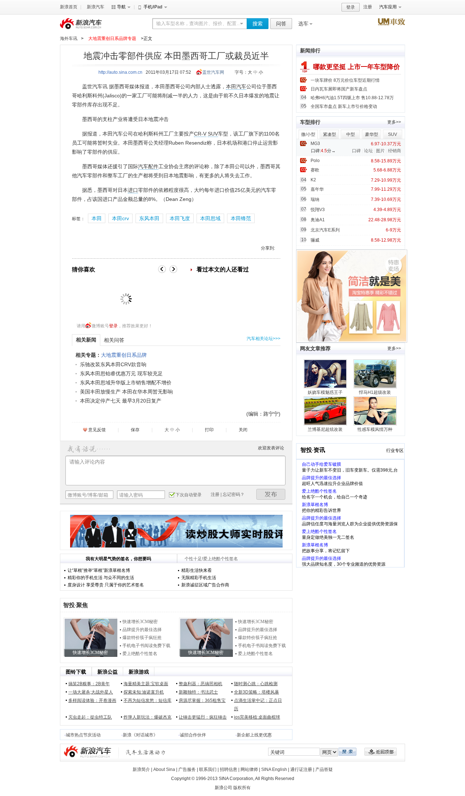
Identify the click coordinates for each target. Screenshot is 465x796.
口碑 (356, 150)
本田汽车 (236, 86)
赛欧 (315, 170)
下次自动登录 (188, 494)
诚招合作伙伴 (193, 735)
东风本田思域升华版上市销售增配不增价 (125, 382)
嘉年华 (317, 189)
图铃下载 (76, 672)
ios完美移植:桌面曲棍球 (257, 717)
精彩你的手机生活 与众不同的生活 (101, 577)
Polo (315, 160)
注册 (367, 6)
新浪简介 (141, 769)
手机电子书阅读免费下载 (146, 645)
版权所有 (242, 787)
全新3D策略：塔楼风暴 (256, 692)
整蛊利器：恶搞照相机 (200, 683)
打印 (209, 429)
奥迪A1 (318, 219)
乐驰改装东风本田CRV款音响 (113, 364)
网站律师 (249, 769)
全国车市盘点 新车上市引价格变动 (344, 106)
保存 (135, 429)
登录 (350, 7)
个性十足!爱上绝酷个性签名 (211, 558)
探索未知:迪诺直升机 (144, 692)
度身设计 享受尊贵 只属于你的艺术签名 (106, 584)
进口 (133, 190)
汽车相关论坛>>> (263, 338)
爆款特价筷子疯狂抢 (142, 637)
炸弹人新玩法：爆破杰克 (147, 717)
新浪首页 (68, 6)
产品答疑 (324, 769)
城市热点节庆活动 (83, 735)
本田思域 (210, 218)
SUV (213, 134)
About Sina (164, 769)
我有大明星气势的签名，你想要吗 (118, 558)
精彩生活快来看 (196, 570)
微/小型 (308, 134)
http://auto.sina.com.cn (120, 72)
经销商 (394, 150)
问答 (281, 24)
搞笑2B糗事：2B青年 (89, 683)
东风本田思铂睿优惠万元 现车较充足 (121, 373)
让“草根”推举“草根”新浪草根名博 (99, 570)
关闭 (243, 429)
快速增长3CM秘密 (140, 621)
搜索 (257, 24)
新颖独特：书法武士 (198, 692)
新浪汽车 (95, 6)
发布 (271, 494)
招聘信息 (228, 769)
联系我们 (208, 769)
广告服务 (187, 769)
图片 (380, 150)
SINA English (274, 769)
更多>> (394, 122)
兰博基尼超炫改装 (325, 429)
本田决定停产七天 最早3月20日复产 (120, 401)
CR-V (200, 134)
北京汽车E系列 (325, 230)
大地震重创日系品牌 (124, 355)
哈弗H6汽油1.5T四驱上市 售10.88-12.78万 (352, 97)
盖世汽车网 (213, 72)
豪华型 (371, 134)
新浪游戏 (139, 672)
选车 (303, 24)
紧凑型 (329, 134)
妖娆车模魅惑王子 (325, 392)
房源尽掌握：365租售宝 (202, 700)
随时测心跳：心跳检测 (256, 683)
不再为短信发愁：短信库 (147, 700)
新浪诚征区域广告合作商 (205, 584)
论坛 (368, 150)
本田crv (120, 218)
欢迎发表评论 (271, 447)
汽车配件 (148, 166)
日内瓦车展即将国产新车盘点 (339, 89)
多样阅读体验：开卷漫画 (92, 700)
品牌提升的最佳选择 (142, 629)
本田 (97, 218)
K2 (313, 179)
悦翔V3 (318, 209)
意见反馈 (97, 429)
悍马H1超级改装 (375, 392)
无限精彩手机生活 (198, 577)
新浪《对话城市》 (140, 735)
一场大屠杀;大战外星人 (90, 692)
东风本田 (149, 218)
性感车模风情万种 (374, 429)
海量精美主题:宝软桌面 (146, 683)
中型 (350, 134)
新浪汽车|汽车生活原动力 (145, 752)
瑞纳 (315, 199)
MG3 (315, 143)
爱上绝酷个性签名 (139, 653)
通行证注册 (301, 769)
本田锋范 (241, 218)
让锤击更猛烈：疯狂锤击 (203, 717)
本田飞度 (180, 218)
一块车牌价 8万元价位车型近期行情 (345, 80)
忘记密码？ (233, 494)
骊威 (315, 240)
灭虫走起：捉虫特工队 (90, 717)
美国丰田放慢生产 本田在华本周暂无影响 (126, 392)
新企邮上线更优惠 (254, 735)
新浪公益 (107, 672)
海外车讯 (68, 38)
